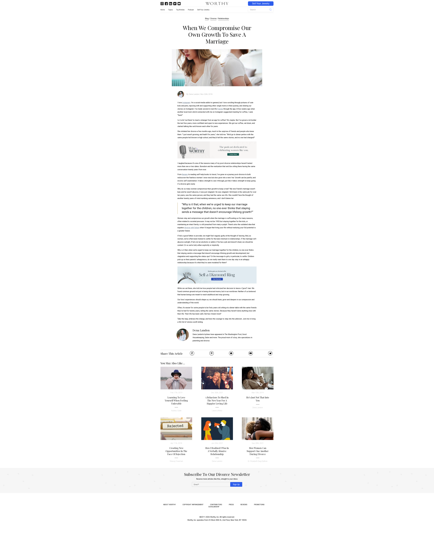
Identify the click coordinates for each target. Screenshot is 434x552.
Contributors (216, 505)
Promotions (259, 505)
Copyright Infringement (193, 505)
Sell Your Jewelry (260, 3)
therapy (185, 174)
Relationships (223, 18)
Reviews (244, 505)
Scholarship (213, 507)
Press (231, 505)
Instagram (186, 103)
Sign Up (236, 484)
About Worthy (169, 505)
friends (220, 109)
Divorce (213, 18)
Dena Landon (194, 94)
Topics (170, 10)
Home (162, 10)
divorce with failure (191, 228)
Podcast (191, 10)
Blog (207, 18)
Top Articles (180, 10)
